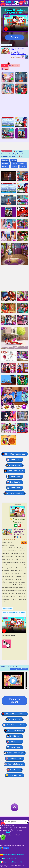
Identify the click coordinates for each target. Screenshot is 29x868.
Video (5, 69)
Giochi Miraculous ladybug (15, 454)
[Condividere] (26, 57)
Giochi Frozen (15, 488)
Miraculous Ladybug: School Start (13, 862)
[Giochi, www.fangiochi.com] (10, 3)
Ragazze (5, 160)
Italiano (6, 848)
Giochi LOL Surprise (15, 764)
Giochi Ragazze (15, 465)
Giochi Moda (15, 770)
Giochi (4, 65)
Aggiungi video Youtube (19, 669)
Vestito (23, 166)
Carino (14, 160)
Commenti (14, 65)
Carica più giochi (14, 700)
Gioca (14, 37)
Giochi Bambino (15, 775)
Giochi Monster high (15, 493)
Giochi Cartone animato (15, 725)
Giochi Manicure (15, 758)
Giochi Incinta (15, 460)
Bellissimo (5, 163)
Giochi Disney (15, 476)
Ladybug (5, 166)
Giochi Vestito (15, 482)
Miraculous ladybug (19, 163)
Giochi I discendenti (15, 471)
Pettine (14, 166)
